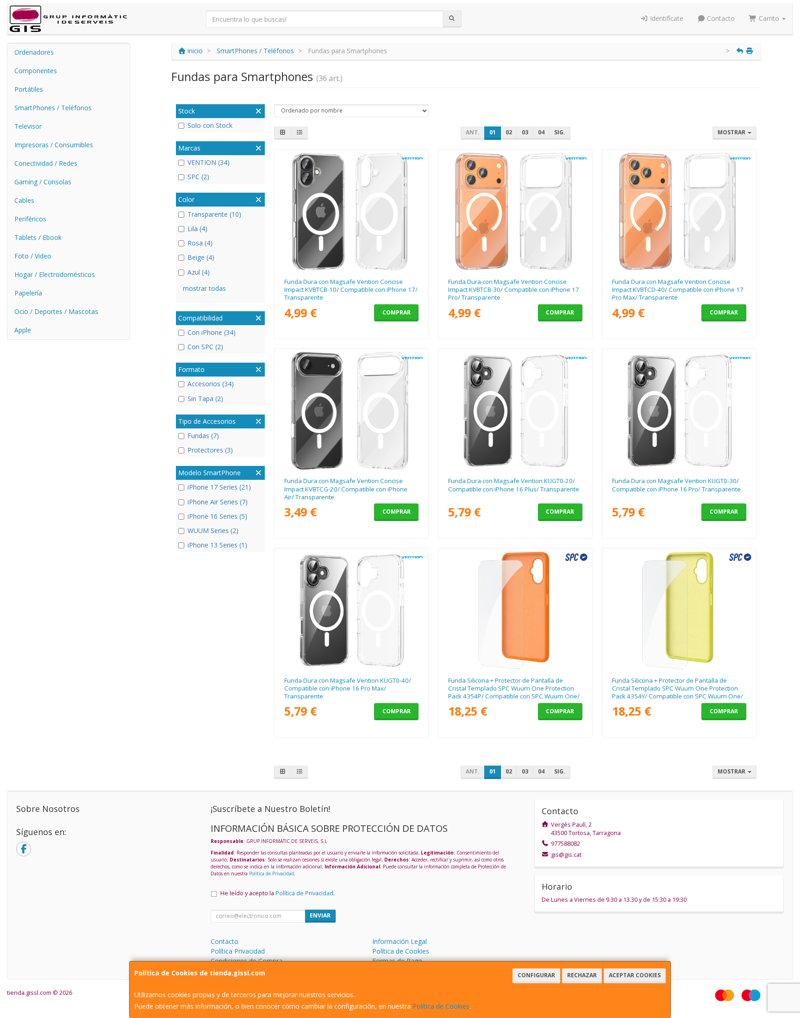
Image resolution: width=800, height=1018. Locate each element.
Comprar (396, 312)
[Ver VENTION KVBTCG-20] (351, 411)
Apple (22, 330)
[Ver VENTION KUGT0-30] (679, 411)
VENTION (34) (209, 162)
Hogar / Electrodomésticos (54, 274)
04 (541, 132)
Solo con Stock (210, 125)
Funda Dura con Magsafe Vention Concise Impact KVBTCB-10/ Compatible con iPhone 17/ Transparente (351, 289)
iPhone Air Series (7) (218, 501)
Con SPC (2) (205, 346)
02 (509, 132)
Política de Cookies (440, 1006)
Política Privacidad (238, 951)
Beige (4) (201, 257)
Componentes (35, 70)
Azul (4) (199, 272)
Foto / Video (32, 255)
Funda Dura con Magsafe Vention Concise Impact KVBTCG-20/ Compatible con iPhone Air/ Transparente (345, 489)
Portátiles (28, 89)
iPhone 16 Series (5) (217, 516)
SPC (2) (198, 176)
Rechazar (582, 975)
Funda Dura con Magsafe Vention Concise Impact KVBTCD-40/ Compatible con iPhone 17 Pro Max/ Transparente (678, 289)
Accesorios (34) (211, 383)
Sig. (559, 132)
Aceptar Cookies (635, 975)
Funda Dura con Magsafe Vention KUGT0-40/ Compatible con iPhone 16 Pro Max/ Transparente (347, 688)
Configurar (536, 975)
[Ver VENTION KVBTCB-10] (351, 211)
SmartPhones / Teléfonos (53, 107)
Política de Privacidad (271, 873)
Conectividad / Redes (45, 163)
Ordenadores (34, 52)
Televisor (28, 126)
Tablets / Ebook (38, 237)
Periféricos (30, 218)
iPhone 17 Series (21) (219, 487)
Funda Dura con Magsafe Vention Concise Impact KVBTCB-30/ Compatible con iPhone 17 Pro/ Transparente (513, 289)
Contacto (720, 18)
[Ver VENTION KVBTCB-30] (515, 211)
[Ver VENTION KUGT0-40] (351, 610)
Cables (24, 200)
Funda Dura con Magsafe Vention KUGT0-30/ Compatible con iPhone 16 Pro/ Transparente (676, 485)
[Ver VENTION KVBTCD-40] (679, 211)
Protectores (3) (210, 450)
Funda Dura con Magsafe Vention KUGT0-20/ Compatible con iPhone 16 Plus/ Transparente (513, 485)
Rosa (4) (200, 243)
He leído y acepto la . (277, 893)
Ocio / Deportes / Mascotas (56, 311)
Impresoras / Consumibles (53, 144)
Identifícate (665, 18)
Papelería (28, 293)
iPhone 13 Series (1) (217, 544)
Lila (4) (197, 228)
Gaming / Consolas (42, 181)
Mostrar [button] (732, 132)
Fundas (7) (203, 435)
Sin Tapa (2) (205, 398)
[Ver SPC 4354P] (515, 610)
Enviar (320, 915)
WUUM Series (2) (213, 530)
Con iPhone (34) (212, 332)
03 (525, 132)
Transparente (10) (214, 214)
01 (492, 132)
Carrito (769, 18)
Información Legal (399, 941)
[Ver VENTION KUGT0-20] (515, 411)
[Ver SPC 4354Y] (679, 610)
